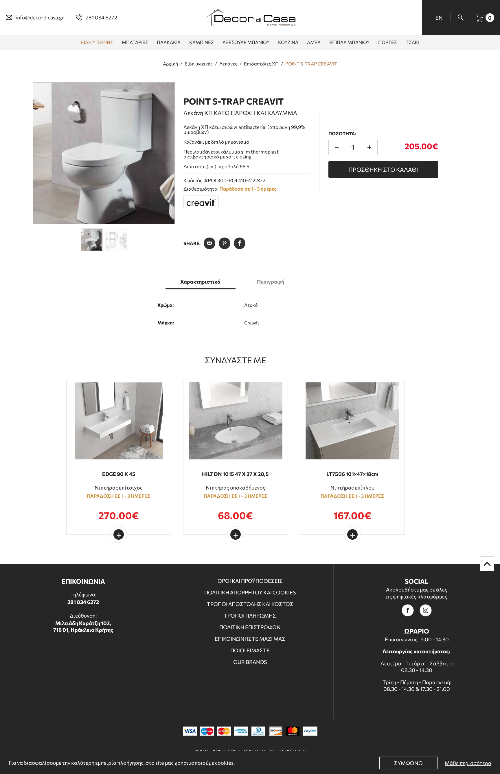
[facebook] (408, 610)
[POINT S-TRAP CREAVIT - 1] (103, 153)
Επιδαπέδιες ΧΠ (261, 63)
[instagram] (426, 610)
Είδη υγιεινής (199, 63)
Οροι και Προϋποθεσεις (250, 580)
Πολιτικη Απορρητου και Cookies (250, 592)
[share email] (209, 243)
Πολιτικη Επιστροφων (250, 627)
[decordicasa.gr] (250, 17)
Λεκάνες (228, 63)
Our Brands (250, 662)
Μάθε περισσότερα (468, 763)
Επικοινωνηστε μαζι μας (250, 638)
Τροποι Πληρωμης (250, 615)
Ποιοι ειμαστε (250, 650)
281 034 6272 (83, 602)
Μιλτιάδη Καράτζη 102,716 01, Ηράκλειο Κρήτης (83, 626)
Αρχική (170, 63)
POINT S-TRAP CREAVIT (311, 63)
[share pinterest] (224, 243)
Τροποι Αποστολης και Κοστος (250, 604)
